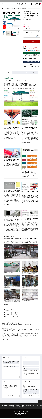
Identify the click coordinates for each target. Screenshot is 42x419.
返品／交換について (30, 405)
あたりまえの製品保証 (38, 405)
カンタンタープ (20, 8)
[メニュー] (2, 4)
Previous (2, 33)
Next (20, 33)
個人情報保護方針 (7, 405)
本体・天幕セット (25, 8)
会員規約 (17, 406)
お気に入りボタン (39, 11)
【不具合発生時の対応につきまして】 (31, 58)
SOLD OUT (32, 41)
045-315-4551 (27, 390)
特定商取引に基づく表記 (14, 405)
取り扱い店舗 (21, 406)
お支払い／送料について (23, 405)
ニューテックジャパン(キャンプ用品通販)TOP (9, 8)
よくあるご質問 (26, 406)
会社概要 (1, 405)
